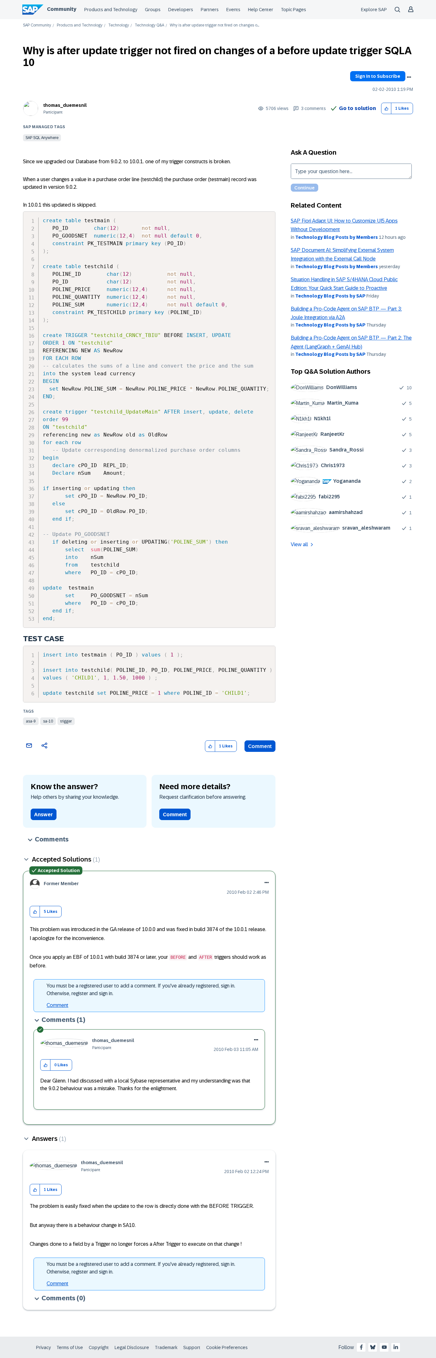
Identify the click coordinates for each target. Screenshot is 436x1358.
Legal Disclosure (132, 1347)
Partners (210, 9)
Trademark (166, 1347)
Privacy (43, 1347)
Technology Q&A (149, 25)
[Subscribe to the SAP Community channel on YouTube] (384, 1347)
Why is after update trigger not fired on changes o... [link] (214, 25)
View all (299, 544)
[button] (386, 108)
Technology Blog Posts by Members (336, 237)
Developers (180, 9)
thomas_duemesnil (65, 105)
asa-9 (31, 721)
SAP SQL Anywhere (42, 138)
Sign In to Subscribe (377, 76)
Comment (260, 746)
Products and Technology (110, 9)
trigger (66, 721)
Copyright (99, 1347)
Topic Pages (293, 9)
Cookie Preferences (227, 1347)
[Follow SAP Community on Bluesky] (372, 1347)
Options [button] (408, 77)
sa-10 (48, 721)
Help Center (260, 9)
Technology (118, 25)
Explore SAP (374, 9)
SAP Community (37, 25)
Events (233, 9)
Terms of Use (69, 1347)
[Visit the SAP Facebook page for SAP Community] (361, 1347)
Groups (153, 9)
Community (61, 9)
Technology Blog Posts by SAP (330, 295)
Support (191, 1347)
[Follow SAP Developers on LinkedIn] (395, 1347)
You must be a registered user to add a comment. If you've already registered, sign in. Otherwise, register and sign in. (141, 989)
